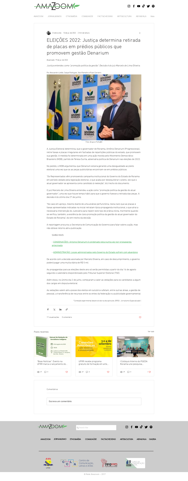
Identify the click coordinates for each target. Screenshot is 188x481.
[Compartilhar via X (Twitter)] (54, 309)
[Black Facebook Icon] (134, 6)
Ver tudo (151, 332)
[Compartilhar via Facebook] (48, 309)
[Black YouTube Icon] (138, 6)
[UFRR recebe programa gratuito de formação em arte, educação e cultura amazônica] (94, 346)
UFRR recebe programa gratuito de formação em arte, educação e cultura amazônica (93, 363)
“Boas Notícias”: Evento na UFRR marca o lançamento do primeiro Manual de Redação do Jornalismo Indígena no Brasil (51, 363)
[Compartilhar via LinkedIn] (60, 309)
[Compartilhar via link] (66, 309)
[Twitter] (148, 6)
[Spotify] (153, 6)
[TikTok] (143, 6)
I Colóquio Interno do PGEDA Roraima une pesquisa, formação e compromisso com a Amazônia (134, 363)
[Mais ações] (139, 32)
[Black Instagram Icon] (129, 6)
